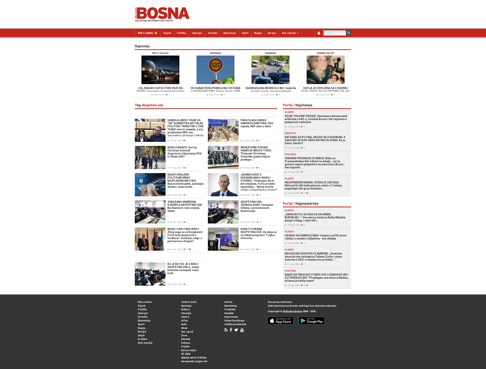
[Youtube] (242, 330)
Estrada (185, 339)
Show (184, 328)
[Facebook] (231, 330)
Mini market (145, 342)
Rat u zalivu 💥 (148, 33)
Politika (181, 33)
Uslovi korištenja (234, 320)
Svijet (141, 335)
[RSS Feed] (226, 330)
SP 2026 (185, 353)
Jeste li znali (188, 302)
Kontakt (228, 313)
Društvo (142, 339)
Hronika (213, 33)
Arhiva (228, 302)
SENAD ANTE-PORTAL (194, 357)
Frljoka (185, 346)
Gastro (185, 316)
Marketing (230, 305)
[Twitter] (236, 330)
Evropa (272, 33)
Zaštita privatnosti (235, 324)
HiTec (184, 320)
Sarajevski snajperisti (194, 361)
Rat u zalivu (145, 302)
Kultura (185, 309)
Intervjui (197, 33)
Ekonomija (229, 33)
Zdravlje (186, 313)
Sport (245, 33)
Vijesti (167, 33)
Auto (184, 324)
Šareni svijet (188, 350)
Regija (258, 33)
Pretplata (230, 309)
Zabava (185, 342)
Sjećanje (186, 305)
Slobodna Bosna (292, 311)
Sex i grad (187, 331)
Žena (184, 335)
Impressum (231, 316)
